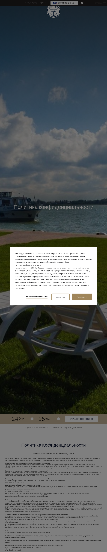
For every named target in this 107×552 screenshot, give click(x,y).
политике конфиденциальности (28, 265)
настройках (19, 288)
